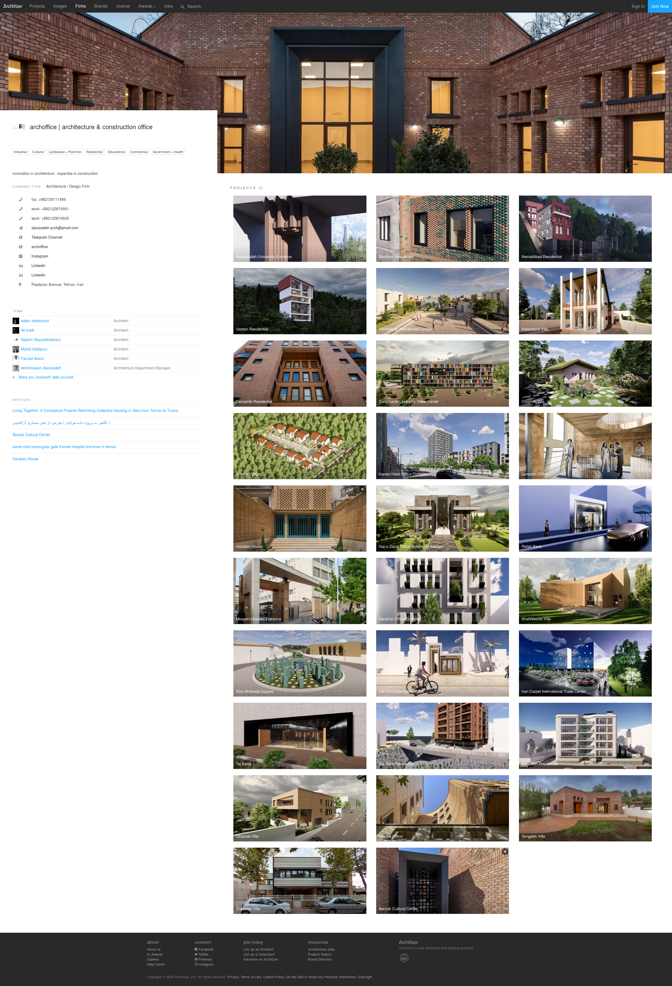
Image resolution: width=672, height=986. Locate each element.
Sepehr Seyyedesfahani (41, 339)
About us (154, 949)
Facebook (205, 949)
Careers (153, 959)
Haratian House (26, 458)
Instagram (205, 964)
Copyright (365, 976)
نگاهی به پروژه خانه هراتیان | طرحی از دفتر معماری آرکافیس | (61, 422)
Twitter (202, 954)
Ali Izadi (27, 330)
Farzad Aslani (32, 358)
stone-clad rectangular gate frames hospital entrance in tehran (64, 446)
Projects (37, 6)
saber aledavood (35, 320)
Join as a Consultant (259, 954)
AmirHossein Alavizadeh (41, 367)
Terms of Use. (251, 976)
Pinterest (204, 959)
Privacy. (233, 976)
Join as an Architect (258, 949)
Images (60, 6)
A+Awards (155, 954)
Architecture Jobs (321, 949)
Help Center (156, 964)
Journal (123, 6)
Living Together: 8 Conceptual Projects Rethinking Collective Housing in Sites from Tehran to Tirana (95, 410)
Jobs (168, 6)
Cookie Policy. (274, 976)
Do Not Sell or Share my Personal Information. (321, 976)
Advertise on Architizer (260, 959)
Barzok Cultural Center (31, 434)
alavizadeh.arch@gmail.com (55, 227)
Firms (80, 6)
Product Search (320, 954)
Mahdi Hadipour (34, 349)
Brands (101, 6)
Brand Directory (320, 959)
